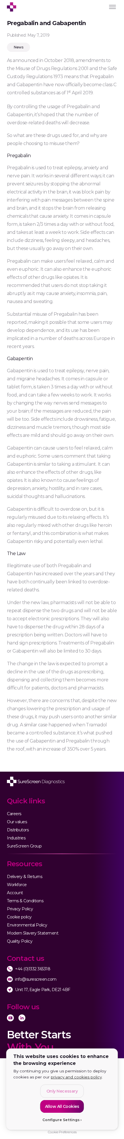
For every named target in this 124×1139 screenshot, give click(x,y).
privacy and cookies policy (76, 1077)
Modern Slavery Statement (32, 933)
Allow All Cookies (62, 1106)
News (18, 47)
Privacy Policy (20, 908)
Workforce (17, 884)
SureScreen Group (24, 846)
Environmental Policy (27, 925)
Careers (14, 813)
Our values (17, 821)
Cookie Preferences (62, 1132)
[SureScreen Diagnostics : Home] (36, 781)
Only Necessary (62, 1091)
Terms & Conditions (25, 900)
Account (15, 892)
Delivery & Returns (24, 876)
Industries (16, 838)
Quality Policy (19, 941)
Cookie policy (19, 917)
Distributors (18, 829)
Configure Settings (61, 1120)
